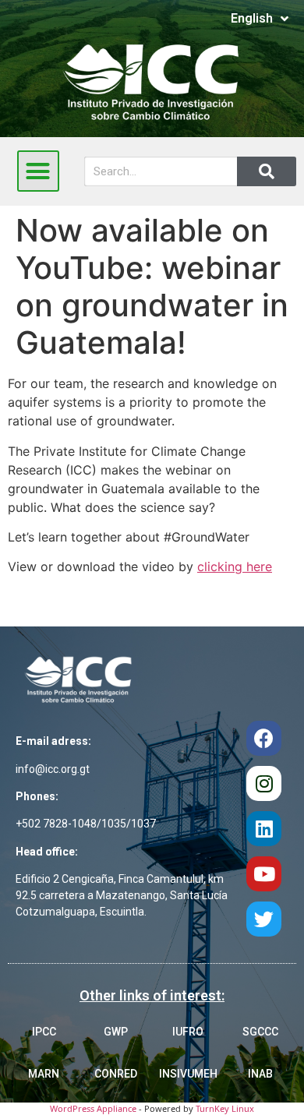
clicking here (234, 566)
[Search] (266, 171)
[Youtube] (263, 873)
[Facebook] (263, 738)
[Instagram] (263, 783)
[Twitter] (263, 919)
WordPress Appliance (93, 1108)
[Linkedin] (263, 828)
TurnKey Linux (225, 1108)
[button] (38, 171)
